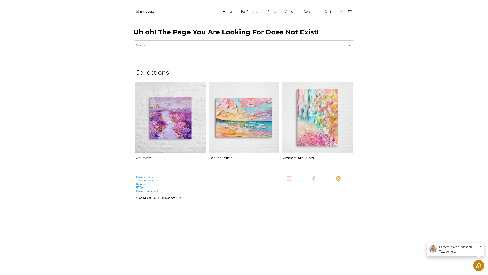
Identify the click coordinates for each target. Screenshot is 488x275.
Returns (141, 183)
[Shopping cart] (350, 11)
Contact (309, 11)
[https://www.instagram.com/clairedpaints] (339, 178)
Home (227, 11)
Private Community (148, 190)
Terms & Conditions (148, 180)
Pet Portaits (249, 11)
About (289, 11)
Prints (271, 11)
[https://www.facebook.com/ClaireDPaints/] (314, 178)
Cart (327, 11)
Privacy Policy (144, 177)
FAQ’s (139, 187)
